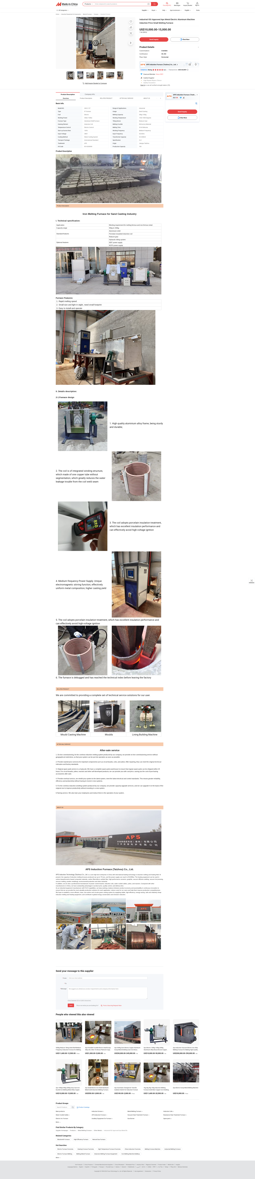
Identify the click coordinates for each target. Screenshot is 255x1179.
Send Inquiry (153, 39)
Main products (60, 1111)
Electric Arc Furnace (62, 1118)
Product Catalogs (83, 1107)
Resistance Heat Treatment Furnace (174, 1115)
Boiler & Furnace (87, 14)
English (81, 1167)
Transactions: (178, 70)
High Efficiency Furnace (81, 1139)
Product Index (162, 1164)
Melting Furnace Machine (152, 1149)
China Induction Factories (133, 1149)
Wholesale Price (130, 1164)
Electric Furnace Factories (65, 1149)
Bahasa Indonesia (183, 1167)
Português (94, 1167)
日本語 (149, 1167)
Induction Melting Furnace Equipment (105, 1154)
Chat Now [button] (186, 39)
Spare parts (167, 1118)
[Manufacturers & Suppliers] (66, 4)
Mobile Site (171, 1164)
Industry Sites (140, 1164)
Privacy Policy (157, 1171)
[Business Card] (196, 103)
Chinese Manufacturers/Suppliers (104, 1164)
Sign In (142, 85)
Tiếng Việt (173, 1167)
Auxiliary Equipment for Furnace (102, 1118)
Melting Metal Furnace (83, 1154)
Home (57, 14)
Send (70, 1005)
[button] (156, 98)
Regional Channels (151, 1164)
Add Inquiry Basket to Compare (96, 83)
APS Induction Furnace (99, 1115)
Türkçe (166, 1167)
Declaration (148, 1171)
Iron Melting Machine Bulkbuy (131, 1154)
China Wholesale (119, 1164)
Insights (178, 1164)
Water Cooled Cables (62, 1115)
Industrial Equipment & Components (71, 14)
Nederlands (131, 1167)
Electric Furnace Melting (64, 1154)
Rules (198, 10)
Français (101, 1167)
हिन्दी (154, 1167)
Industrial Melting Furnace (172, 1149)
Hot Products (78, 1164)
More (57, 1157)
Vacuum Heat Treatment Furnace (138, 1115)
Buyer (153, 10)
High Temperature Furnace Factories (109, 1149)
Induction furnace (97, 1111)
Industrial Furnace (105, 14)
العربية (138, 1167)
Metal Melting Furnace (134, 1111)
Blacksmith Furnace (63, 1139)
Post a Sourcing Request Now (111, 1005)
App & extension (175, 10)
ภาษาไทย (160, 1167)
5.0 (174, 98)
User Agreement (138, 1171)
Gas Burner (131, 1118)
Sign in (197, 5)
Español (87, 1167)
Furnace (96, 14)
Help (163, 10)
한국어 (143, 1167)
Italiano (118, 1167)
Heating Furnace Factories (85, 1149)
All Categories (62, 10)
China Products (88, 1164)
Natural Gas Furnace (98, 1139)
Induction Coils (168, 1111)
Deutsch (124, 1167)
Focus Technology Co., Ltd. (114, 1171)
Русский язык (109, 1167)
